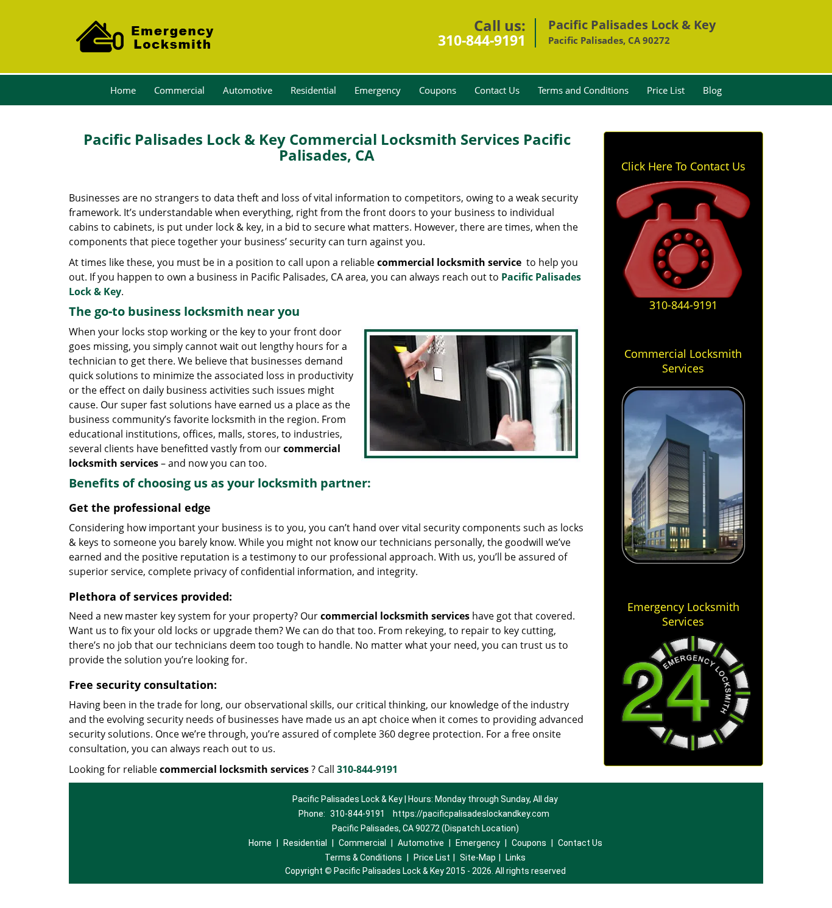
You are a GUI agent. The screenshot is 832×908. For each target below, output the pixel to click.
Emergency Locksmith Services (683, 614)
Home (123, 90)
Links (516, 857)
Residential (313, 90)
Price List (666, 90)
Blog (712, 90)
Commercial (179, 90)
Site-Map (478, 857)
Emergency (377, 90)
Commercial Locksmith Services (683, 360)
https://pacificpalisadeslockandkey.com (471, 814)
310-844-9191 (482, 40)
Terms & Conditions (363, 857)
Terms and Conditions (583, 90)
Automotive (247, 90)
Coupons (437, 90)
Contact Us (497, 90)
